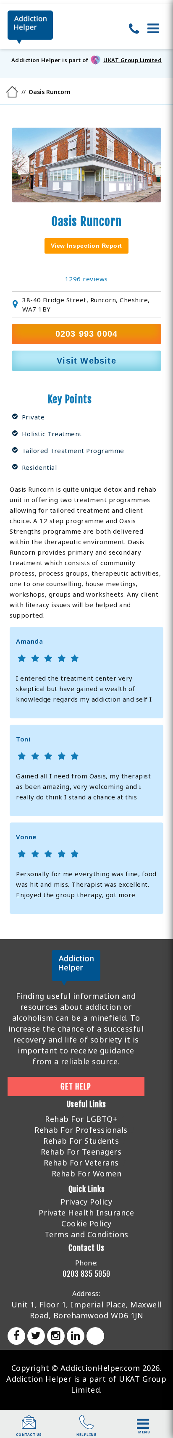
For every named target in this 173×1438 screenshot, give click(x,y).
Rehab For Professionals (81, 1130)
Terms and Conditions (86, 1234)
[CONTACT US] (29, 1426)
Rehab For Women (87, 1173)
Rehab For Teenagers (81, 1152)
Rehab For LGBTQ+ (81, 1119)
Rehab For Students (81, 1141)
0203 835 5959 (86, 1273)
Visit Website (86, 360)
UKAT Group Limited (132, 60)
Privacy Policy (86, 1202)
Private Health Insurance (86, 1213)
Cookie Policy (86, 1223)
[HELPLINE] (86, 1426)
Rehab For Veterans (81, 1163)
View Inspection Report (86, 245)
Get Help (75, 1086)
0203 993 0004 (86, 333)
